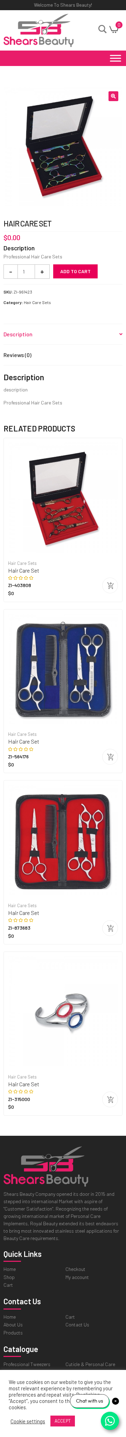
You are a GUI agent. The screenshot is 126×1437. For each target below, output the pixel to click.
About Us (13, 1324)
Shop (9, 1277)
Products (13, 1333)
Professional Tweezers (27, 1364)
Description (18, 334)
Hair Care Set (23, 570)
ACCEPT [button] (63, 1421)
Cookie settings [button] (27, 1421)
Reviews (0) (17, 354)
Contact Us (77, 1324)
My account (77, 1277)
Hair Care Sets (37, 302)
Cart (8, 1285)
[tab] (63, 334)
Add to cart (75, 271)
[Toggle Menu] (115, 58)
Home (10, 1269)
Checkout (75, 1269)
